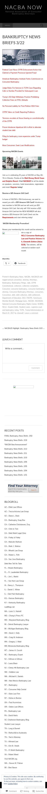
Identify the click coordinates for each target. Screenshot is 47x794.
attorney (26, 280)
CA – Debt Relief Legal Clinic (15, 533)
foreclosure (37, 298)
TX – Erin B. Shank (11, 746)
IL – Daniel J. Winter (12, 590)
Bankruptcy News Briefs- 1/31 (15, 475)
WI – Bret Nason (10, 767)
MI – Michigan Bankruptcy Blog (16, 629)
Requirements (8, 217)
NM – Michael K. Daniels (13, 676)
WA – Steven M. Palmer (13, 763)
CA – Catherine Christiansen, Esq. (17, 524)
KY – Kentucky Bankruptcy (14, 603)
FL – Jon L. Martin (11, 577)
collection (17, 286)
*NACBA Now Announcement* (15, 445)
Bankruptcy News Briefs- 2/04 (15, 471)
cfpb (28, 283)
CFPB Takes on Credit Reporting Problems (18, 112)
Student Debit (13, 307)
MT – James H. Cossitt (13, 650)
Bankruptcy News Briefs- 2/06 (15, 462)
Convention (6, 295)
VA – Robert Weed (11, 754)
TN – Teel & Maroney (12, 737)
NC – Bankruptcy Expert (13, 655)
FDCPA (29, 298)
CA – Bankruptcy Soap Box (14, 520)
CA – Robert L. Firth (11, 555)
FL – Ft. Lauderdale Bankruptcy (16, 572)
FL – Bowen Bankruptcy (13, 568)
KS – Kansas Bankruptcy (14, 598)
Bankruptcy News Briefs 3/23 (32, 328)
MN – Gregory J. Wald (12, 642)
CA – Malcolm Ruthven (13, 542)
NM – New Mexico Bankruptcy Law (17, 681)
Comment (35, 368)
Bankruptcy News (16, 277)
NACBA (27, 277)
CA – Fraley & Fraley (12, 537)
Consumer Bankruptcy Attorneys (21, 292)
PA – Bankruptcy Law (12, 711)
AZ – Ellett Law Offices (13, 507)
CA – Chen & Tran (11, 529)
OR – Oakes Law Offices (13, 707)
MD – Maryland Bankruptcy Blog (16, 620)
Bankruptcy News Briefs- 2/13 (15, 449)
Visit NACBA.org (10, 759)
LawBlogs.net (9, 607)
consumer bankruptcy (19, 289)
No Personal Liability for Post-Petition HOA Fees (20, 106)
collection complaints (30, 286)
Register (13, 187)
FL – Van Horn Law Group (14, 581)
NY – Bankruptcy (10, 685)
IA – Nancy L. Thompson (13, 585)
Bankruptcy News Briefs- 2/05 (15, 466)
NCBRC (40, 304)
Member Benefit (8, 301)
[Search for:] (42, 25)
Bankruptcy (6, 283)
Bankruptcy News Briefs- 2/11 (15, 453)
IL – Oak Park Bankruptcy (14, 594)
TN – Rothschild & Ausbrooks (15, 733)
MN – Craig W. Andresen (13, 637)
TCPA (22, 310)
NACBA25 (27, 181)
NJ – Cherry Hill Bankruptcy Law (16, 668)
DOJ (24, 298)
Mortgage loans (21, 301)
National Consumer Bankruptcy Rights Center (19, 304)
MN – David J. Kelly (12, 633)
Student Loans (24, 307)
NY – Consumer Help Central (15, 689)
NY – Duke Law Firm (12, 694)
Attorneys (33, 280)
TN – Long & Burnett (12, 728)
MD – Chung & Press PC (13, 616)
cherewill (20, 313)
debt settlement (34, 295)
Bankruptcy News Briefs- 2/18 (15, 440)
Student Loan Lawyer (12, 724)
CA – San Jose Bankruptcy (14, 559)
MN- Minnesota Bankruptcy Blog (16, 646)
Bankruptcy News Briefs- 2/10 (15, 458)
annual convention (15, 280)
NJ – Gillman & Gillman (13, 659)
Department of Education (11, 298)
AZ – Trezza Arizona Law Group (16, 511)
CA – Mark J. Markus (12, 546)
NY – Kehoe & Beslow (12, 698)
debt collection (21, 295)
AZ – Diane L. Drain (11, 516)
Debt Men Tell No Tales (13, 564)
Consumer (6, 289)
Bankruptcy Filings (19, 283)
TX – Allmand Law (11, 741)
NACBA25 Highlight (10, 328)
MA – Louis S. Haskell (12, 611)
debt (13, 295)
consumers (39, 292)
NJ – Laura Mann (10, 663)
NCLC (4, 307)
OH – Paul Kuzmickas (12, 702)
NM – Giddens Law (11, 672)
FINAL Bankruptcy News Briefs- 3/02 (18, 436)
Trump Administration (33, 310)
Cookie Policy (13, 784)
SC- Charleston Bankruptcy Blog (16, 720)
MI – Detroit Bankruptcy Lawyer (16, 624)
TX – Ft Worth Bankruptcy (14, 750)
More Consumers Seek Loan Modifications (18, 145)
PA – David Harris (11, 715)
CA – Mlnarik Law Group (13, 551)
